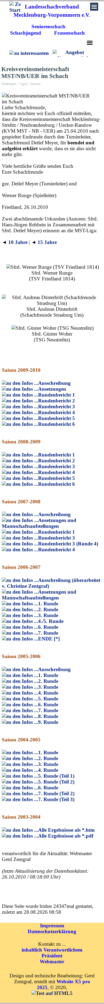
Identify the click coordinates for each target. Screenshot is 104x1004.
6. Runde (48, 627)
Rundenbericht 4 (56, 412)
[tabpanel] (51, 11)
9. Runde (48, 722)
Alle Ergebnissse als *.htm (66, 830)
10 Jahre (17, 242)
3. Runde (48, 615)
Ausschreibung (54, 383)
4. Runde (48, 693)
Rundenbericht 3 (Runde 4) (68, 543)
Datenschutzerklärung (52, 931)
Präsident (52, 955)
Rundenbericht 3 (56, 406)
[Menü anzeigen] (89, 42)
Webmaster (52, 961)
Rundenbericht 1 (56, 395)
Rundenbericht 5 (56, 418)
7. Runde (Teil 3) (56, 799)
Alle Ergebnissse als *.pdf (65, 836)
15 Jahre (47, 242)
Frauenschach (69, 33)
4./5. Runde (50, 621)
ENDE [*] (49, 639)
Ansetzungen (52, 389)
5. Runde (48, 698)
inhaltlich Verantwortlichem (52, 950)
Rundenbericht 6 (56, 424)
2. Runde (48, 609)
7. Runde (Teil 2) (56, 793)
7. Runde (48, 633)
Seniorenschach (48, 26)
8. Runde (48, 716)
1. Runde (48, 603)
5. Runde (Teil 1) (56, 776)
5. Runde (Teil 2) (56, 782)
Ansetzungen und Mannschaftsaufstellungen (39, 523)
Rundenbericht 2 (56, 400)
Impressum (52, 925)
